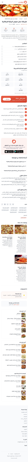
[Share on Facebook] (13, 204)
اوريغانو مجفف (17, 61)
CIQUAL (23, 93)
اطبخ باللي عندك (24, 419)
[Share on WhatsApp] (8, 204)
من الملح (19, 56)
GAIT (16, 458)
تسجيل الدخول (16, 304)
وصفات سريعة (24, 431)
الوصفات (20, 19)
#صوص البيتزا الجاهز (14, 210)
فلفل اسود (17, 64)
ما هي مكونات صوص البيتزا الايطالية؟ (16, 166)
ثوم (23, 51)
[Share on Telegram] (5, 204)
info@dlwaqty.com (21, 442)
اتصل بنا (25, 423)
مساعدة (25, 414)
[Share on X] (10, 204)
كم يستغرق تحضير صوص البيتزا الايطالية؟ (15, 161)
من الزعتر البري (21, 49)
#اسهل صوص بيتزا (6, 208)
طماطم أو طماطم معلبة (19, 46)
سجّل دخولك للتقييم (24, 24)
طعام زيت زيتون (20, 54)
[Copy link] (2, 204)
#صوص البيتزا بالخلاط (23, 208)
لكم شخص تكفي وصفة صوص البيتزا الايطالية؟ (14, 170)
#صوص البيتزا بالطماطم (22, 212)
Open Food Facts (18, 93)
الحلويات (25, 429)
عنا (8, 453)
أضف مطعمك (24, 412)
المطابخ (25, 421)
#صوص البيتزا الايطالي (22, 210)
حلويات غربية (24, 436)
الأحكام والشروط (17, 453)
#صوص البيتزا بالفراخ (14, 208)
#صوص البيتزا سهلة (13, 212)
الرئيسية (25, 19)
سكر (19, 59)
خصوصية (11, 453)
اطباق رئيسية (24, 434)
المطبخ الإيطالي (23, 217)
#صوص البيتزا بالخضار (5, 210)
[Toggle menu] (2, 2)
